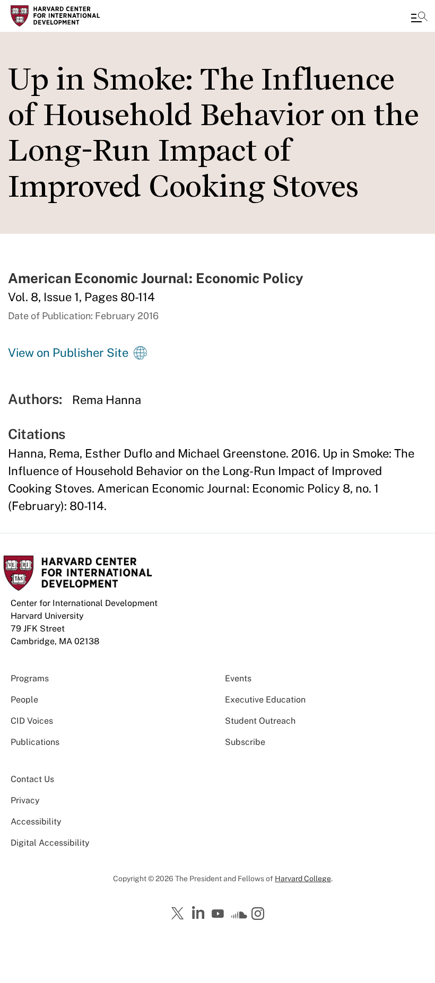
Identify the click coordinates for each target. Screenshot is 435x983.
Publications (35, 742)
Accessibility (36, 822)
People (24, 700)
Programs (30, 678)
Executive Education (265, 700)
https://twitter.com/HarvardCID (179, 914)
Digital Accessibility (50, 843)
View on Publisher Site (68, 352)
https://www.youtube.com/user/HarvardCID (219, 914)
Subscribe (245, 742)
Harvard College (303, 878)
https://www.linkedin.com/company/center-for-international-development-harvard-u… (199, 913)
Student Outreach (260, 721)
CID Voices (32, 721)
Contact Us (32, 779)
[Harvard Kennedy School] (72, 16)
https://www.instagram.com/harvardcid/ (259, 914)
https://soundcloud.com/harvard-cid (239, 917)
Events (238, 678)
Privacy (25, 800)
